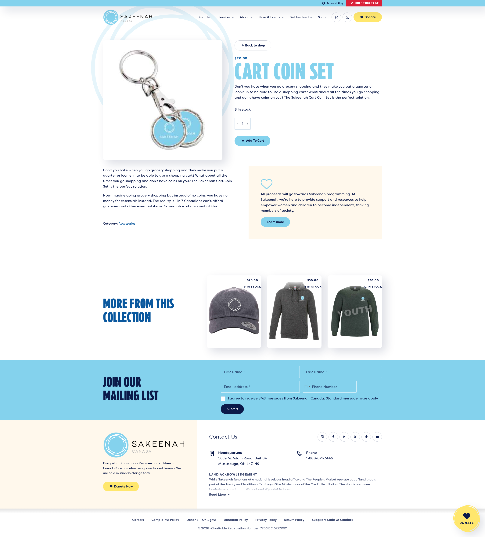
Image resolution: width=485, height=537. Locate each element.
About (244, 17)
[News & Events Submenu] (283, 17)
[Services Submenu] (233, 17)
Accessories (127, 224)
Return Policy (294, 520)
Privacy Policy (266, 520)
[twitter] (355, 437)
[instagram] (322, 437)
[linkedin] (344, 437)
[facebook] (333, 437)
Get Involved (299, 17)
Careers (138, 520)
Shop (321, 17)
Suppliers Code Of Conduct (332, 520)
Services (224, 17)
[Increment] (248, 123)
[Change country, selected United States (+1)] (307, 386)
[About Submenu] (252, 17)
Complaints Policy (165, 520)
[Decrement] (237, 123)
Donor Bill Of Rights (201, 520)
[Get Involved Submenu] (312, 17)
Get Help (205, 17)
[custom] (366, 437)
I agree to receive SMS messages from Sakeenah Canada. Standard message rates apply (302, 398)
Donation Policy (236, 520)
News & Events (269, 17)
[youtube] (377, 437)
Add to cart (255, 141)
